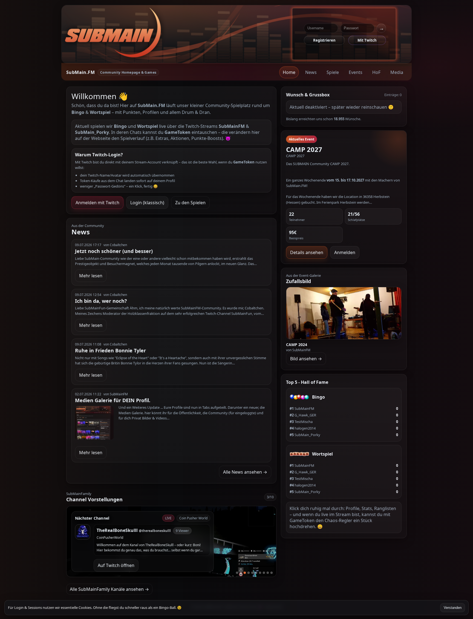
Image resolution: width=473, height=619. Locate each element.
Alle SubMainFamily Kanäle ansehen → (109, 589)
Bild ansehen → (306, 359)
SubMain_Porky (305, 434)
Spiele (333, 72)
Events (355, 72)
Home (289, 72)
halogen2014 (303, 428)
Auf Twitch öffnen (116, 565)
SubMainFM (302, 408)
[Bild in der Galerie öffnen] (344, 313)
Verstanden (453, 608)
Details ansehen (306, 252)
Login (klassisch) (147, 203)
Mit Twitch (367, 40)
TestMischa (301, 421)
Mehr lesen (90, 276)
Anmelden (344, 252)
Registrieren (324, 40)
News (311, 72)
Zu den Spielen (190, 203)
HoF (376, 72)
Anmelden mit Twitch (97, 203)
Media (396, 72)
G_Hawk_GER (303, 415)
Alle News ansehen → (245, 472)
